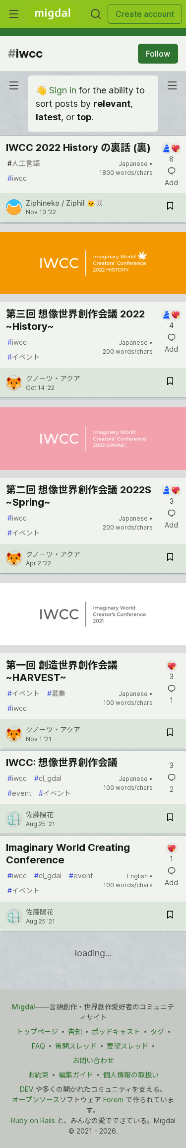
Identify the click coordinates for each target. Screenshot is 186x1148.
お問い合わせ (93, 1060)
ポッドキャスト (116, 1031)
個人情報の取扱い (131, 1075)
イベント (23, 357)
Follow (158, 54)
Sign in (62, 90)
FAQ (38, 1046)
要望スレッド (127, 1046)
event (19, 793)
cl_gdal (48, 778)
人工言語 (23, 163)
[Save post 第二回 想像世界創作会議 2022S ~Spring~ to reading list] (170, 558)
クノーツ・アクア (53, 378)
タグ (157, 1031)
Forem (113, 1099)
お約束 (38, 1075)
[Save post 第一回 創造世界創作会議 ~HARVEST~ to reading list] (170, 734)
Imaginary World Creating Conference (68, 854)
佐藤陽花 (40, 814)
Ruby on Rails (33, 1120)
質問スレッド (76, 1046)
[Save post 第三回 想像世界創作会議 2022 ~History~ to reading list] (170, 382)
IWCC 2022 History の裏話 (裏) (78, 147)
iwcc (17, 178)
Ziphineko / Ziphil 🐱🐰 (65, 203)
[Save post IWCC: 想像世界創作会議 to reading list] (170, 819)
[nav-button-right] (172, 85)
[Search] (96, 14)
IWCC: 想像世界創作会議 (62, 762)
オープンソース (36, 1099)
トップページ (37, 1031)
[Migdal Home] (52, 14)
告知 (75, 1031)
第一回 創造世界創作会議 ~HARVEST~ (62, 671)
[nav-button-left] (14, 85)
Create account (145, 14)
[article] (93, 299)
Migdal (23, 1006)
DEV (26, 1089)
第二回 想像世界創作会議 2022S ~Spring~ (78, 496)
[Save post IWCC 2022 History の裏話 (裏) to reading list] (170, 207)
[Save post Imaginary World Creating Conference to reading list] (170, 916)
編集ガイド (76, 1075)
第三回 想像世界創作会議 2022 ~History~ (75, 320)
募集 (56, 693)
